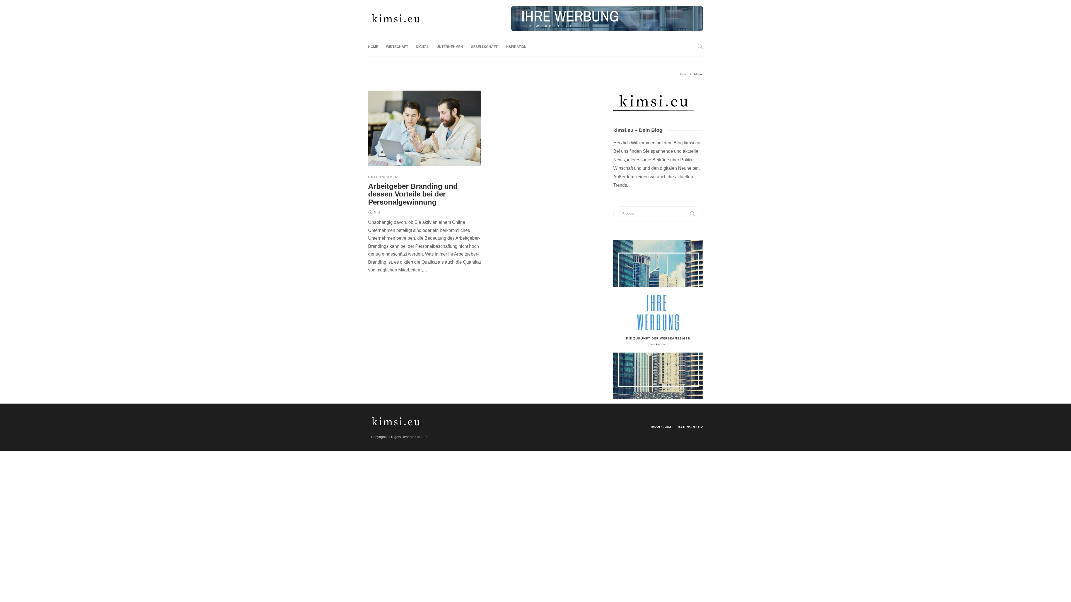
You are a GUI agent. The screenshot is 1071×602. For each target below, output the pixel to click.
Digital (422, 47)
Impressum (661, 427)
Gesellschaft (484, 47)
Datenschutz (690, 427)
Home (373, 47)
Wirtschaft (397, 47)
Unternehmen (449, 47)
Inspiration (516, 47)
